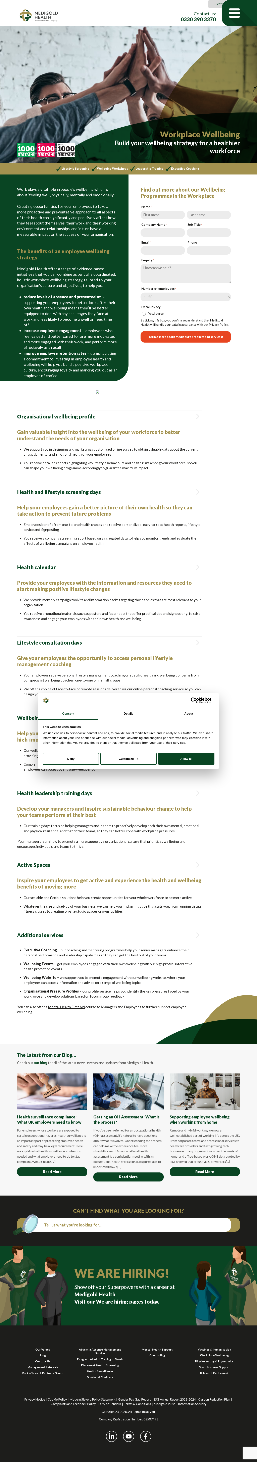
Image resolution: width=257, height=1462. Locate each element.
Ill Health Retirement (214, 1373)
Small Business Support (214, 1367)
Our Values (42, 1349)
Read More (52, 1171)
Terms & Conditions (137, 1404)
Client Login (222, 4)
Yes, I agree (156, 313)
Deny (70, 758)
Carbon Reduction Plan (214, 1399)
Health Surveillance (100, 1371)
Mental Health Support (157, 1349)
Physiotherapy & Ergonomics (214, 1361)
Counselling (157, 1355)
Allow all (186, 758)
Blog (43, 1355)
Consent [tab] (68, 713)
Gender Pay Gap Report (134, 1399)
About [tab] (188, 713)
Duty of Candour (109, 1404)
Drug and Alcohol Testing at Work (100, 1359)
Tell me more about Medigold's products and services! (185, 337)
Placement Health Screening (100, 1365)
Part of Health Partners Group (42, 1373)
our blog (40, 1062)
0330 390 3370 (198, 19)
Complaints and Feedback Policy (73, 1404)
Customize (126, 758)
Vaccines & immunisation (214, 1349)
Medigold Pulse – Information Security (180, 1404)
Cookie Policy (57, 1399)
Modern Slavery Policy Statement (92, 1399)
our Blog (63, 1055)
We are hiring (112, 1301)
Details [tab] (129, 713)
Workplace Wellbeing (214, 1355)
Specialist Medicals (100, 1377)
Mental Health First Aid (66, 1007)
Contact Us (42, 1361)
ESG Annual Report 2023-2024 (174, 1399)
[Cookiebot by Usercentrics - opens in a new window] (196, 700)
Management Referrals (43, 1367)
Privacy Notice (34, 1399)
